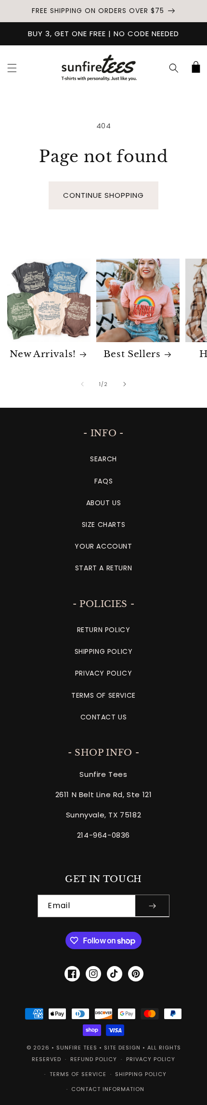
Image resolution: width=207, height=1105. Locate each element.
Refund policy (93, 1059)
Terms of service (78, 1074)
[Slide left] (82, 384)
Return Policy (103, 630)
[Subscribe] (152, 906)
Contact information (107, 1089)
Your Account (103, 546)
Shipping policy (141, 1074)
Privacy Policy (103, 673)
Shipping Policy (104, 651)
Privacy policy (150, 1059)
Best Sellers (132, 353)
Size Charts (104, 524)
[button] (12, 68)
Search (103, 459)
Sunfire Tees (76, 1047)
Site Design (122, 1047)
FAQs (103, 481)
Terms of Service (103, 695)
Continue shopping (103, 195)
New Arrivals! (43, 353)
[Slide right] (124, 384)
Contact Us (103, 717)
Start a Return (103, 568)
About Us (103, 503)
